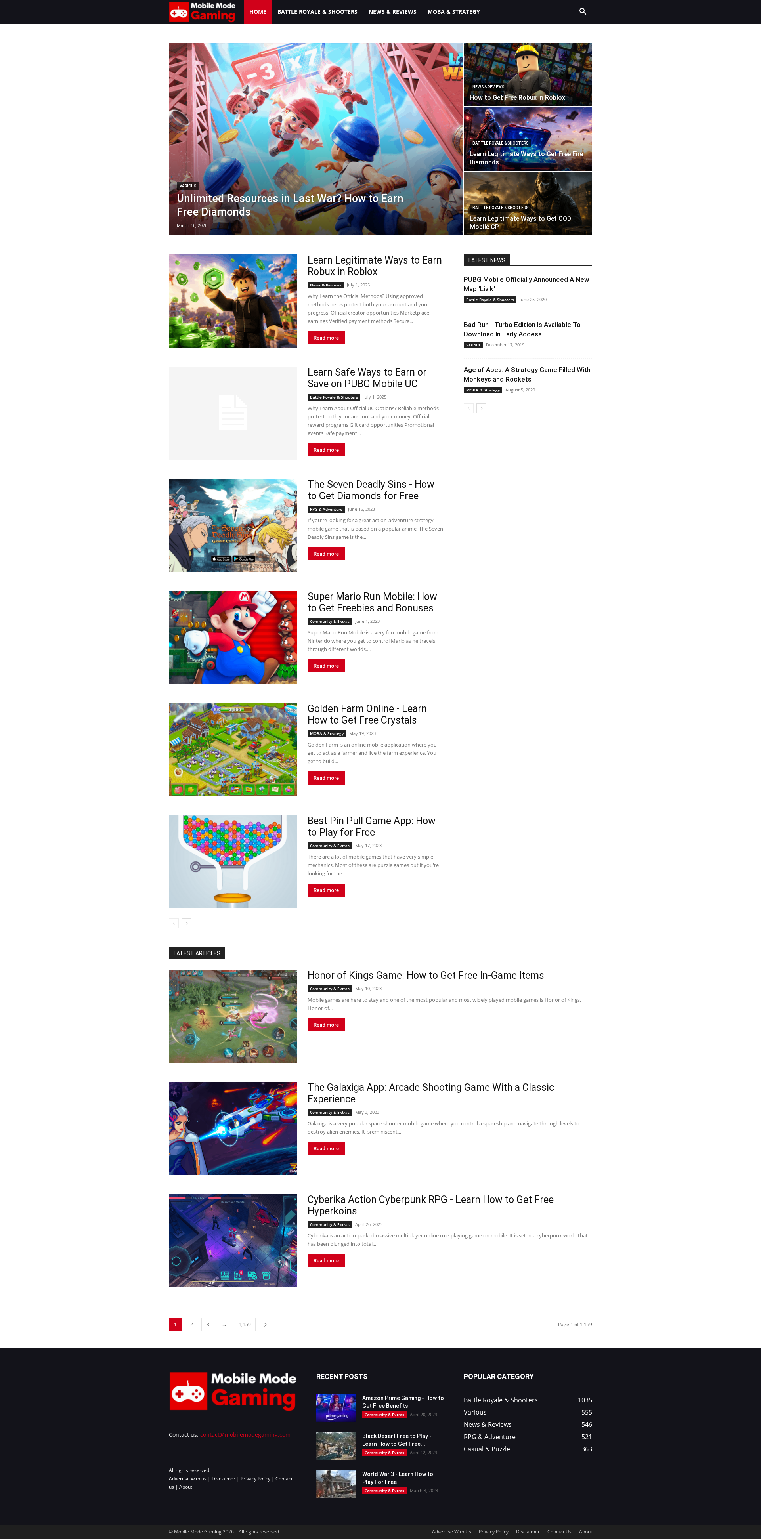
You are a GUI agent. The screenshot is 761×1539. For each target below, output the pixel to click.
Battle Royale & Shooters (317, 11)
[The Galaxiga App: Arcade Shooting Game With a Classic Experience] (233, 1128)
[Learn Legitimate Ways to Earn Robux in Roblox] (233, 301)
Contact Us (559, 1531)
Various (188, 186)
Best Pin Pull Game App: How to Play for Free (372, 826)
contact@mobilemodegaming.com (245, 1434)
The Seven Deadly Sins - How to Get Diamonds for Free (371, 490)
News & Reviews (393, 11)
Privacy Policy (255, 1478)
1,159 (245, 1324)
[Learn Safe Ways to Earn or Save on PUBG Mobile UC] (233, 413)
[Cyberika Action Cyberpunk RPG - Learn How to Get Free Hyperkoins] (233, 1240)
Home (257, 11)
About (185, 1487)
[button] (582, 12)
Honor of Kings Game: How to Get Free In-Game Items (426, 975)
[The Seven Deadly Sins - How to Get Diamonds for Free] (233, 525)
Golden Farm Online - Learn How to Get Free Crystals (367, 714)
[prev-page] (174, 923)
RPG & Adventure (326, 509)
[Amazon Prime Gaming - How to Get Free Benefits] (336, 1408)
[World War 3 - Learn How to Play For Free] (336, 1484)
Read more (326, 338)
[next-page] (186, 923)
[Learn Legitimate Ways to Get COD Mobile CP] (528, 203)
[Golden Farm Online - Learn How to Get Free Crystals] (233, 749)
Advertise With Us (451, 1531)
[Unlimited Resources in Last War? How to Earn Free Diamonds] (316, 139)
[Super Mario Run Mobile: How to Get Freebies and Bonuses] (233, 637)
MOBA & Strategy (454, 11)
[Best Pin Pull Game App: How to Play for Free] (233, 861)
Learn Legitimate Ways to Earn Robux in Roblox (375, 265)
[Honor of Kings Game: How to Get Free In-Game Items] (233, 1016)
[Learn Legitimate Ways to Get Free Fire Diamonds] (528, 139)
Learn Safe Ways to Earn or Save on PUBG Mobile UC (367, 378)
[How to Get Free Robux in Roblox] (528, 74)
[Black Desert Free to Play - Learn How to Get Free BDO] (336, 1446)
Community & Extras (330, 621)
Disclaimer (223, 1478)
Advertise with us (188, 1478)
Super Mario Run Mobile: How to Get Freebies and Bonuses (372, 602)
